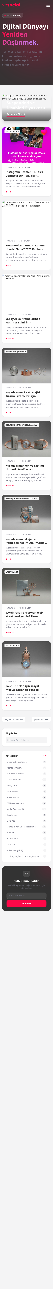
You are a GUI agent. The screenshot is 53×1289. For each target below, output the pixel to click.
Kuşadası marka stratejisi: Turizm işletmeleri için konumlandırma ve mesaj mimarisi (23, 397)
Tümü (45, 756)
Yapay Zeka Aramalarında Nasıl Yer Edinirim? (23, 320)
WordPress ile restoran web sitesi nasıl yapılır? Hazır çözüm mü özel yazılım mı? (24, 616)
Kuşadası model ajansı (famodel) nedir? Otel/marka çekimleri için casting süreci (25, 542)
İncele (8, 191)
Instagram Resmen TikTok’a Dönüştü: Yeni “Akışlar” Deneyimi (24, 175)
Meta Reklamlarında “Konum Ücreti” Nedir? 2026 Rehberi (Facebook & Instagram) (25, 249)
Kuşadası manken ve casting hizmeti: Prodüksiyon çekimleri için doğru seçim (25, 469)
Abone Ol (27, 903)
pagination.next (41, 719)
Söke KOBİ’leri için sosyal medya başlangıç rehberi (22, 688)
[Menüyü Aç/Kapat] (48, 5)
